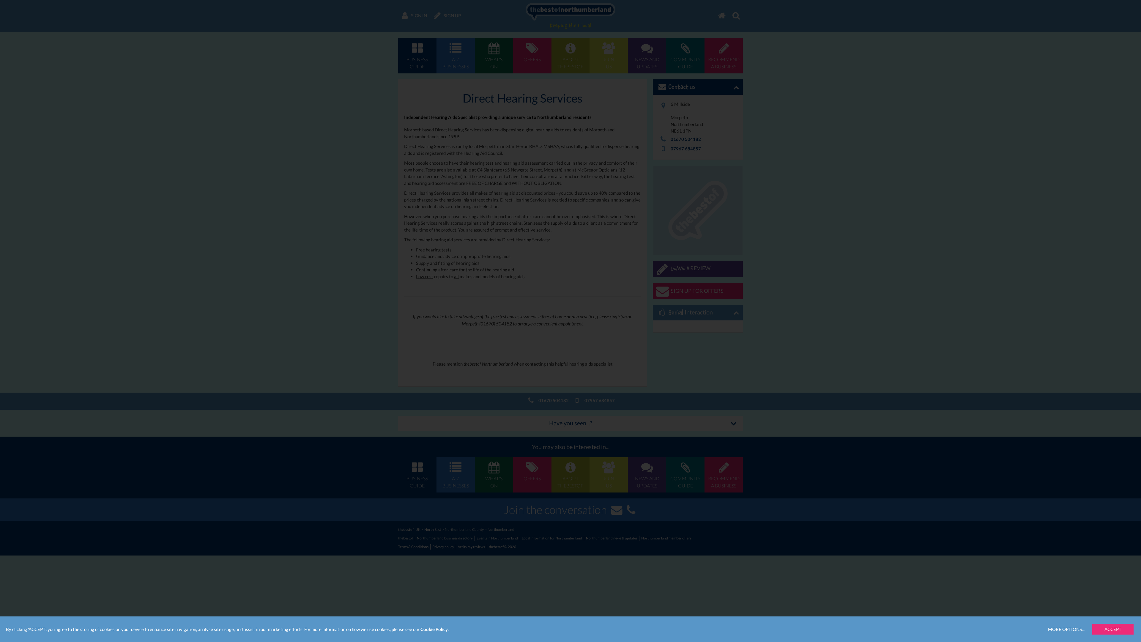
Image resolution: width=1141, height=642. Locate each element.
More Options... (1066, 629)
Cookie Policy (434, 629)
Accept (1112, 629)
